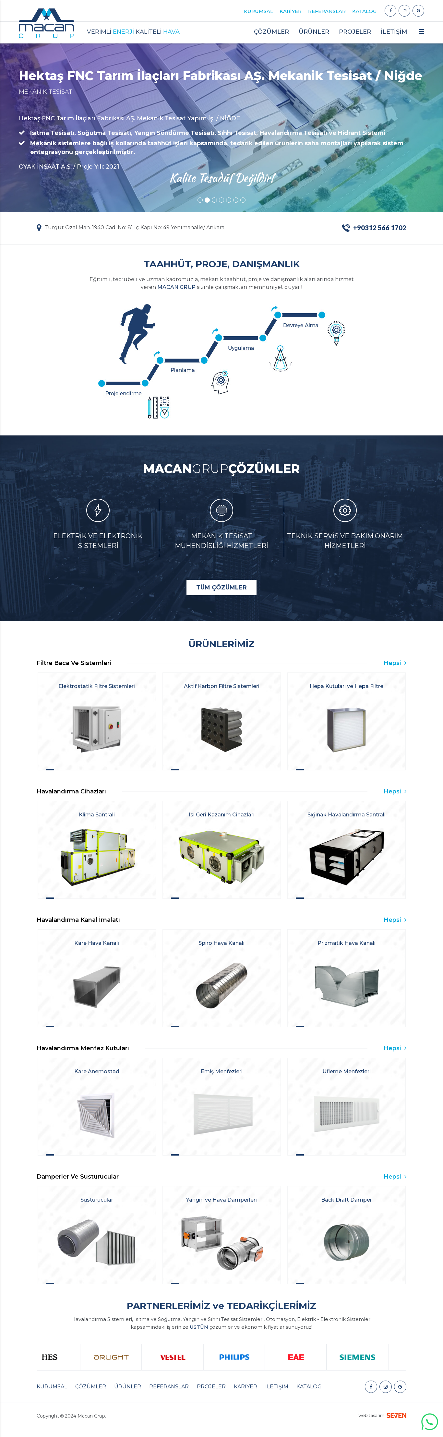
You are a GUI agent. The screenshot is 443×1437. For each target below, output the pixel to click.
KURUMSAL (258, 11)
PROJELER (355, 31)
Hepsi (393, 663)
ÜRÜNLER (127, 1387)
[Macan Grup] (390, 11)
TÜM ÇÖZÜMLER (221, 587)
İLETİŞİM (394, 31)
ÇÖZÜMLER (90, 1387)
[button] (421, 34)
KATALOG (364, 11)
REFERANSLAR (327, 11)
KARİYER (291, 11)
